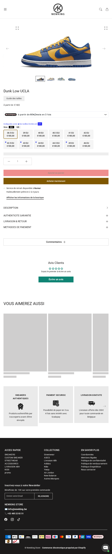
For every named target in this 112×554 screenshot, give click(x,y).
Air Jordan (49, 472)
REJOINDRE (43, 496)
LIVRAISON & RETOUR (15, 221)
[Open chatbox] (106, 548)
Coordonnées (87, 454)
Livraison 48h (50, 460)
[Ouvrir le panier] (107, 9)
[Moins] (9, 161)
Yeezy (46, 469)
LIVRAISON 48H (12, 467)
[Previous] (7, 48)
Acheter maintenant (56, 181)
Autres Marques (51, 478)
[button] (6, 9)
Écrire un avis (56, 279)
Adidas (47, 463)
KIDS (7, 469)
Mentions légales (89, 457)
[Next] (104, 48)
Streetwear (49, 454)
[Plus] (26, 161)
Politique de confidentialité (93, 460)
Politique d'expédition (91, 467)
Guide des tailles (14, 98)
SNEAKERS (10, 454)
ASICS (47, 457)
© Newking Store (32, 548)
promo (8, 472)
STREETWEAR (11, 460)
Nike (46, 467)
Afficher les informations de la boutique (25, 197)
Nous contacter (88, 469)
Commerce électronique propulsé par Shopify (64, 548)
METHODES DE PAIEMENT (17, 227)
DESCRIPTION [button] (11, 207)
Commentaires (54, 242)
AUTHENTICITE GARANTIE (17, 215)
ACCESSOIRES (11, 463)
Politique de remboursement (94, 463)
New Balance (50, 475)
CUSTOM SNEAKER (14, 457)
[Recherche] (100, 9)
